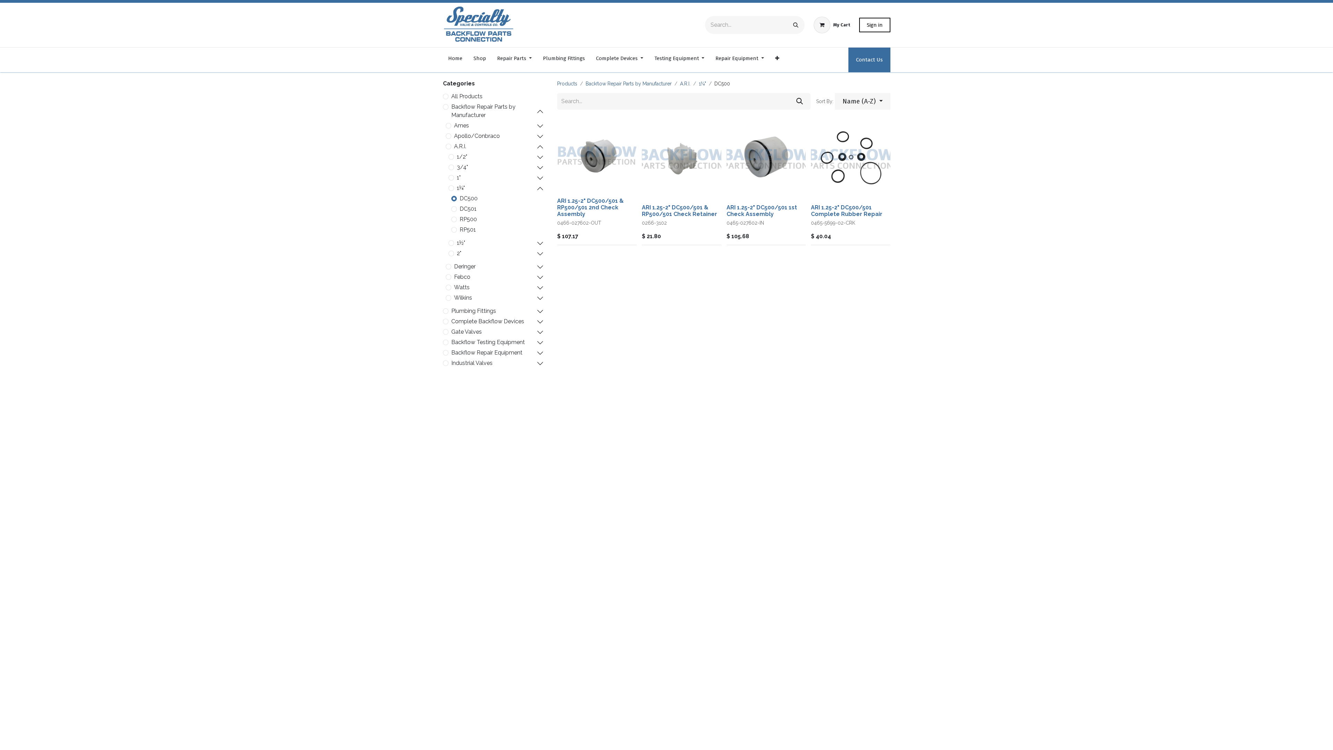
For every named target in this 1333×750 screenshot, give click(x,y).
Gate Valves (466, 331)
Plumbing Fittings (473, 311)
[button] (862, 101)
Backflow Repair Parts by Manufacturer (483, 110)
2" (459, 253)
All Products (467, 96)
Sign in (875, 25)
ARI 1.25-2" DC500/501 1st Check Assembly (762, 210)
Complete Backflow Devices (487, 321)
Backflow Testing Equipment (488, 342)
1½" (461, 243)
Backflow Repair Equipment (486, 352)
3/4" (462, 167)
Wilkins (463, 297)
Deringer (465, 266)
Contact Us (869, 60)
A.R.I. (460, 146)
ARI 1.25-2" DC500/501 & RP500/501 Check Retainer (679, 210)
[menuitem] (455, 60)
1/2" (462, 156)
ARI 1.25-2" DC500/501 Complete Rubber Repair (846, 210)
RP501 (468, 229)
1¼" (461, 188)
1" (459, 177)
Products (567, 83)
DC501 (468, 209)
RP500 (468, 219)
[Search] (796, 25)
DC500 (469, 198)
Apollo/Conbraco (477, 136)
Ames (461, 125)
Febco (462, 277)
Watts (462, 287)
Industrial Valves (472, 363)
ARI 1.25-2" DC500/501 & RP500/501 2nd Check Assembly (590, 207)
